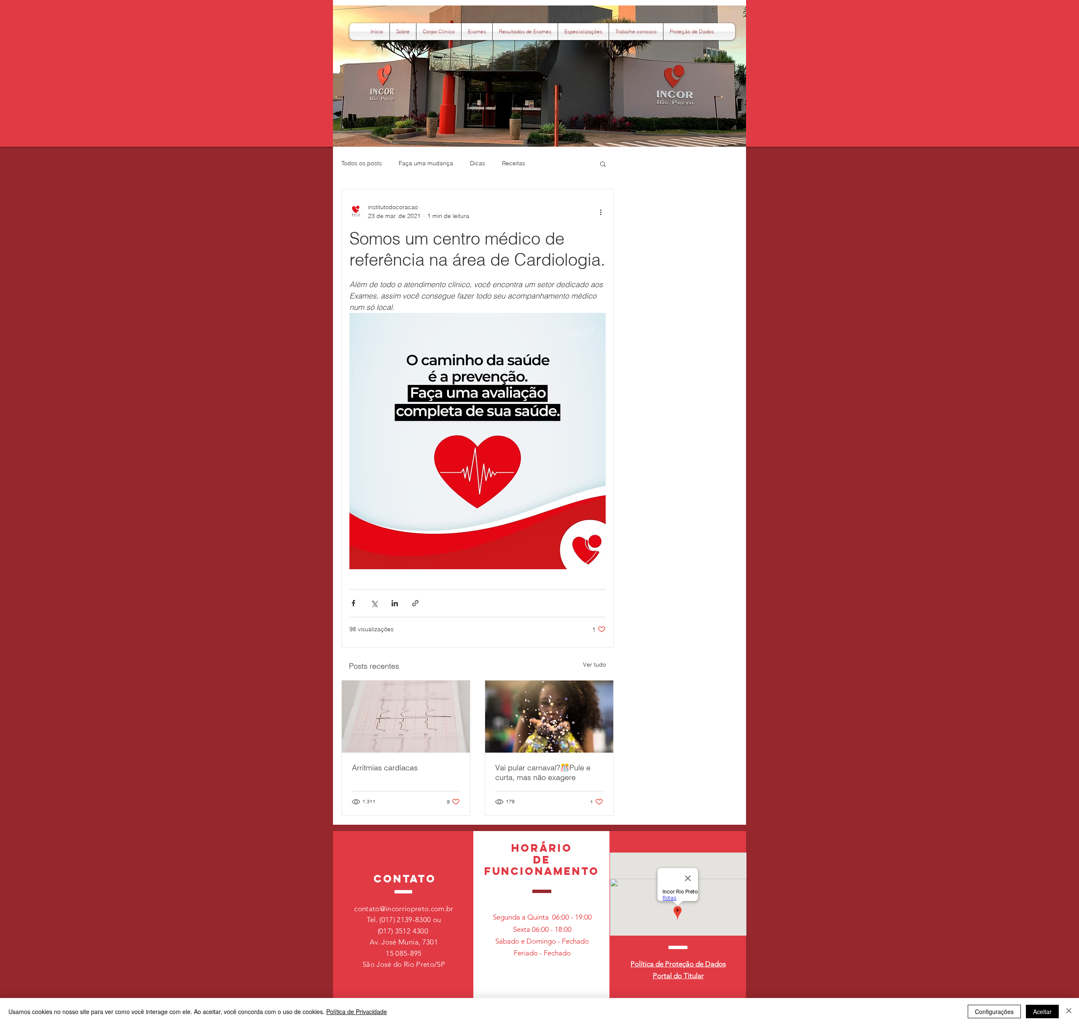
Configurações (994, 1011)
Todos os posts (361, 163)
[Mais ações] (601, 212)
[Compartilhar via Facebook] (353, 603)
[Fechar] (1069, 1011)
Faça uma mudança (426, 163)
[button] (691, 31)
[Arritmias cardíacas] (406, 717)
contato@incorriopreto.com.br (404, 908)
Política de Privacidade (356, 1011)
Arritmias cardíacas (385, 767)
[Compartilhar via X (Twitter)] (374, 603)
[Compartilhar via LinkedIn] (395, 603)
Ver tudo (594, 664)
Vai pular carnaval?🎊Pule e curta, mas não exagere (542, 772)
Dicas (477, 163)
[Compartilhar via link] (415, 603)
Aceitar (1042, 1011)
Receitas (513, 163)
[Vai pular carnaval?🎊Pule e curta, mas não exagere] (549, 717)
